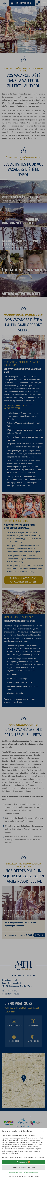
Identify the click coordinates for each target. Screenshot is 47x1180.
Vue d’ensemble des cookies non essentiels (23, 1172)
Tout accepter (22, 1162)
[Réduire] (43, 1131)
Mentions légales (33, 1176)
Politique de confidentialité (17, 1176)
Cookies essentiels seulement (23, 1167)
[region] (23, 1146)
